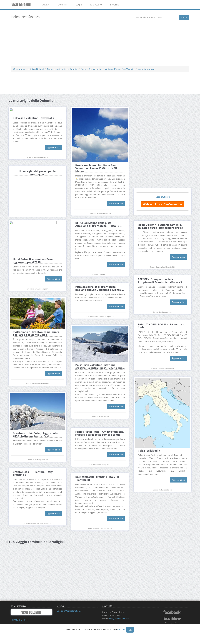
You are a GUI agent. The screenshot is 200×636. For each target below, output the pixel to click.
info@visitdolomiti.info (119, 619)
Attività (45, 4)
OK (130, 630)
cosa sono (121, 629)
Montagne (96, 4)
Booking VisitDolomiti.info (69, 611)
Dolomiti (62, 4)
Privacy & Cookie (19, 619)
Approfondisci (53, 147)
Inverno (114, 4)
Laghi (78, 4)
